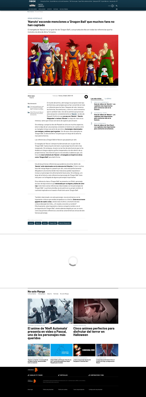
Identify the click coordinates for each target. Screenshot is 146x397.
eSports (49, 9)
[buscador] (116, 6)
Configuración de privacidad (95, 389)
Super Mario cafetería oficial (85, 1)
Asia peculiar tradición (115, 1)
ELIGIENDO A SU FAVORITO (80, 358)
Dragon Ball (53, 223)
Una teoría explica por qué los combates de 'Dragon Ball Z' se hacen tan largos (37, 108)
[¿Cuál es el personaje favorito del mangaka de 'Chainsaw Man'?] (84, 350)
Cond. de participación (79, 389)
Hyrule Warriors (105, 1)
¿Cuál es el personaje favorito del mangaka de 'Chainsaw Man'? (82, 360)
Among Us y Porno (45, 1)
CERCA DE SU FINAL (56, 358)
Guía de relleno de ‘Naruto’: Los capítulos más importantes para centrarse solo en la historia (104, 106)
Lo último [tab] (108, 98)
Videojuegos (41, 9)
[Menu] (116, 9)
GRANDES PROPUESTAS (79, 325)
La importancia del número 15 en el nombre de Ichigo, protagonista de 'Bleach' (105, 361)
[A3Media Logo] (33, 371)
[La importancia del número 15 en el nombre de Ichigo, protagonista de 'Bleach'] (107, 350)
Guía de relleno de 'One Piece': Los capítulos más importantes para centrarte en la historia (104, 127)
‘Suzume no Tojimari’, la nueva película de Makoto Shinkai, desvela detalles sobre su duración (38, 361)
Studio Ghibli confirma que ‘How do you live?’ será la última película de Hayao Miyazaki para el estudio (61, 361)
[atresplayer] (110, 6)
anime (45, 223)
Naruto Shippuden (64, 223)
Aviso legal (30, 389)
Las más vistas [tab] (96, 98)
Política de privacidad (48, 389)
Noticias (55, 9)
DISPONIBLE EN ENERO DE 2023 (36, 325)
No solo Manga (64, 9)
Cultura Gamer (33, 9)
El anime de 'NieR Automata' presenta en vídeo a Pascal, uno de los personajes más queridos (47, 333)
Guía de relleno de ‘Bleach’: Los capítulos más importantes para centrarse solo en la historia (104, 117)
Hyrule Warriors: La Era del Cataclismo (59, 1)
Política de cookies (62, 389)
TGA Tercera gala (73, 1)
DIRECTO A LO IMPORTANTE (101, 102)
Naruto (38, 223)
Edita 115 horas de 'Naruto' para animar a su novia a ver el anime (37, 113)
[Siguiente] (117, 1)
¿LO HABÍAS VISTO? (101, 358)
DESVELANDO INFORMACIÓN (35, 358)
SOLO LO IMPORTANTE (100, 123)
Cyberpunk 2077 (96, 1)
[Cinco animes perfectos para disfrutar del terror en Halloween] (95, 311)
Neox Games (30, 11)
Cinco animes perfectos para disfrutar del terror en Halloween (93, 331)
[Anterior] (39, 1)
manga (31, 223)
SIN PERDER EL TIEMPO (100, 113)
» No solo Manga (38, 11)
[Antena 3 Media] (34, 381)
